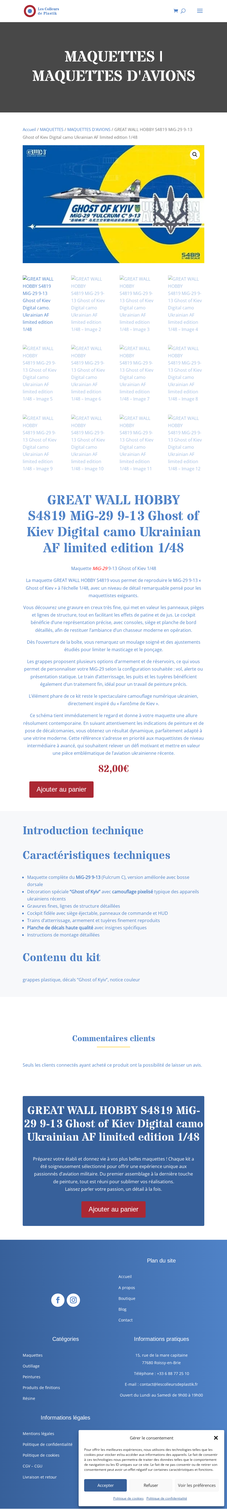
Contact (125, 1320)
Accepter (105, 1485)
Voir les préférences (197, 1485)
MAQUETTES (51, 129)
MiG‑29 (99, 568)
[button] (216, 1438)
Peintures (31, 1376)
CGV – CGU (32, 1466)
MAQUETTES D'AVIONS (88, 129)
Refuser (151, 1485)
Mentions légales (38, 1433)
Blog (122, 1309)
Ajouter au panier (61, 789)
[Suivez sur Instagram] (73, 1300)
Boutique (126, 1298)
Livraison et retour (40, 1477)
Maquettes (33, 1355)
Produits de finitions (41, 1387)
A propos (126, 1287)
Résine (29, 1398)
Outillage (31, 1366)
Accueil (29, 129)
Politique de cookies (128, 1498)
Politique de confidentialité (166, 1498)
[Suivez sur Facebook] (58, 1300)
